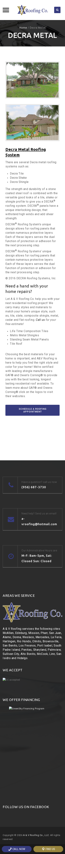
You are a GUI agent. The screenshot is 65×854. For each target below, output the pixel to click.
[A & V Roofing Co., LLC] (32, 10)
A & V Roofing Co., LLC (36, 835)
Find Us (50, 849)
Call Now (18, 849)
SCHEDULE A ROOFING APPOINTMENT (32, 410)
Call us (40, 320)
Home (23, 27)
